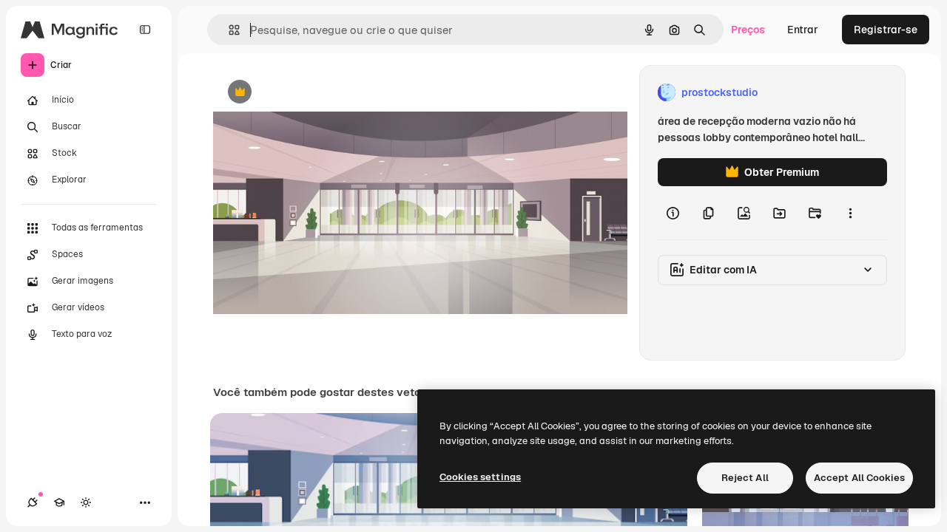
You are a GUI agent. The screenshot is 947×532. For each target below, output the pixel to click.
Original (307, 93)
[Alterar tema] (86, 502)
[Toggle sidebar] (145, 29)
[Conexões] (32, 502)
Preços (748, 29)
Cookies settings (480, 477)
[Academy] (59, 502)
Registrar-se (885, 29)
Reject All (745, 477)
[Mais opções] (850, 213)
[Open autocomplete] (228, 29)
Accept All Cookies (859, 477)
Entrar (802, 29)
